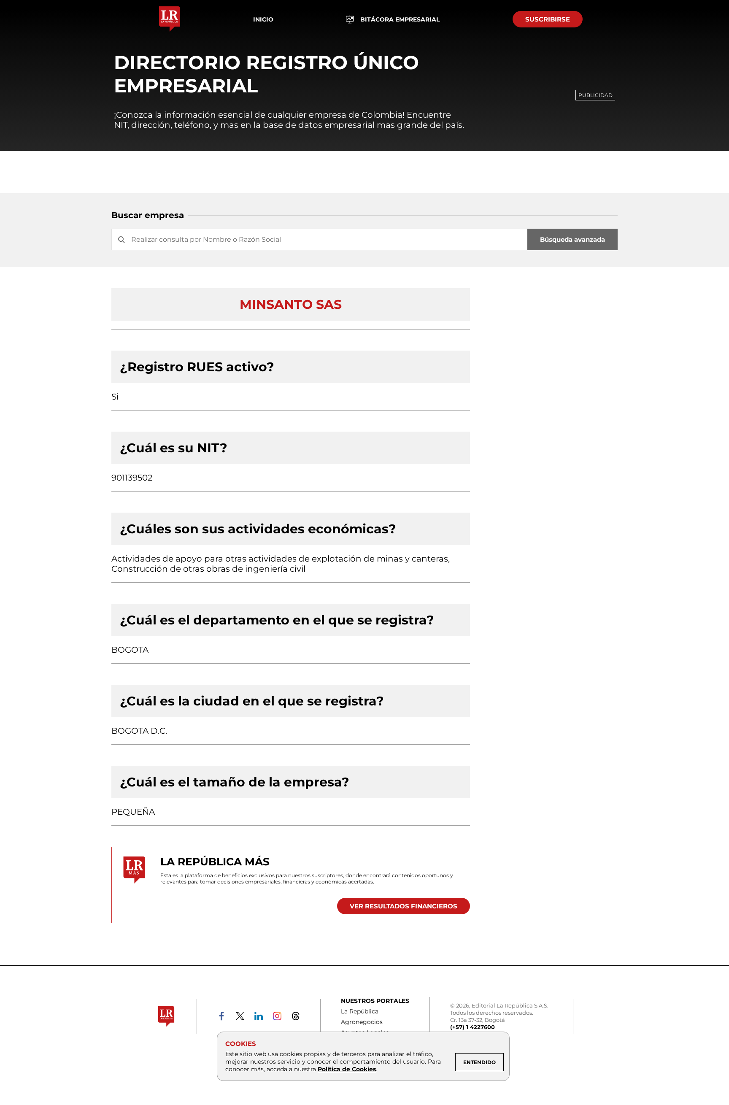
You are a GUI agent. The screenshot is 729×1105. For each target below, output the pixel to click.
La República (359, 1011)
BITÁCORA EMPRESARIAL (400, 19)
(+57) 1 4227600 (472, 1027)
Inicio (263, 19)
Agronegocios (362, 1022)
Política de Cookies (347, 1069)
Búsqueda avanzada (572, 239)
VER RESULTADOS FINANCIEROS (403, 906)
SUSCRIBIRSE (547, 19)
